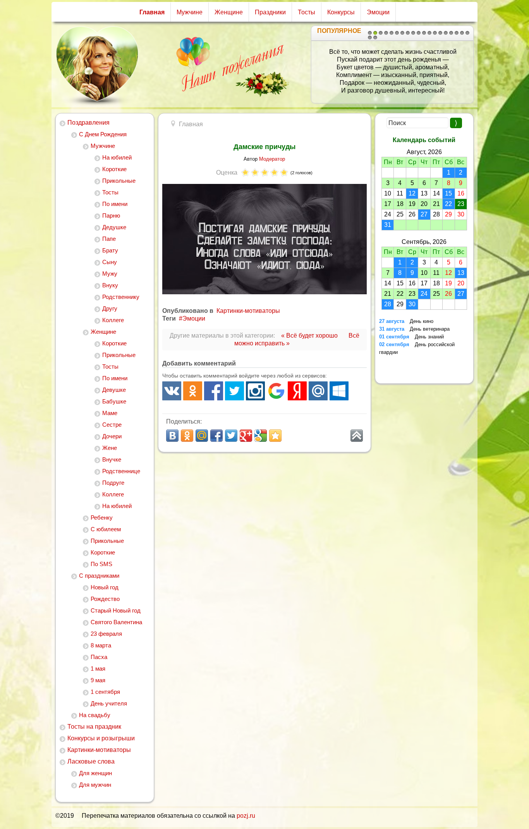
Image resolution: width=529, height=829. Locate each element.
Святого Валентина (116, 622)
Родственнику (120, 296)
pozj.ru (246, 815)
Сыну (109, 262)
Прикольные (119, 180)
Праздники (270, 12)
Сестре (112, 424)
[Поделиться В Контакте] (172, 435)
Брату (110, 250)
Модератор (272, 159)
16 (451, 33)
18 (462, 33)
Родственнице (121, 471)
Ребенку (102, 517)
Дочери (112, 436)
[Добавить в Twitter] (231, 435)
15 (445, 33)
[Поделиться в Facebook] (216, 435)
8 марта (101, 645)
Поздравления (88, 122)
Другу (109, 308)
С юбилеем (106, 529)
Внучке (111, 459)
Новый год (105, 587)
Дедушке (114, 227)
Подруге (113, 482)
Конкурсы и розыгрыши (101, 738)
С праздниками (99, 575)
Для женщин (95, 773)
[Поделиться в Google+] (246, 435)
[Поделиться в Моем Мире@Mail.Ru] (202, 435)
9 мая (98, 680)
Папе (109, 238)
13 (435, 33)
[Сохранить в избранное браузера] (275, 435)
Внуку (110, 285)
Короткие (114, 169)
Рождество (105, 599)
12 (429, 33)
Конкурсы (341, 12)
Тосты (306, 12)
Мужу (109, 273)
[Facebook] (213, 390)
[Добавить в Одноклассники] (187, 435)
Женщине (229, 12)
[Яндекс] (297, 390)
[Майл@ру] (318, 390)
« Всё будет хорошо (309, 335)
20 (370, 37)
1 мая (98, 668)
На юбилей (117, 157)
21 (375, 37)
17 (456, 33)
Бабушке (114, 401)
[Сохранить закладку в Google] (260, 435)
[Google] (276, 390)
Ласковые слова (91, 761)
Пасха (99, 657)
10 (418, 33)
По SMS (101, 564)
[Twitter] (234, 390)
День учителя (109, 703)
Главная (152, 12)
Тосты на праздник (94, 726)
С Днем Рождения (103, 134)
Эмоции (378, 12)
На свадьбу (94, 715)
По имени (114, 204)
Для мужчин (95, 784)
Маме (109, 413)
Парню (111, 215)
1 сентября (105, 691)
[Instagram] (255, 390)
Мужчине (190, 12)
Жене (109, 448)
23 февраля (106, 633)
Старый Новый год (116, 610)
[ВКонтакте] (171, 390)
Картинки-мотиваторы (99, 750)
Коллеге (113, 320)
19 (467, 33)
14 (440, 33)
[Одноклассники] (192, 390)
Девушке (114, 389)
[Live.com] (339, 390)
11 (424, 33)
